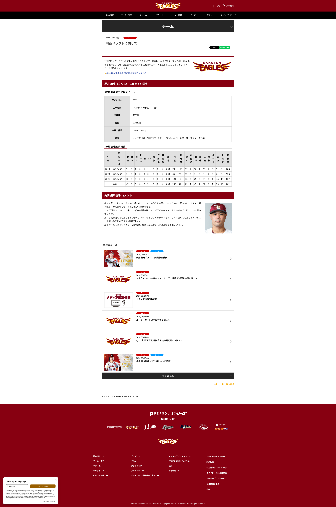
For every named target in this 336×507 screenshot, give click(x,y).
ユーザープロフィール (215, 478)
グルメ (209, 15)
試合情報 (110, 15)
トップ (104, 396)
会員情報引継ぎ (212, 484)
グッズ (193, 15)
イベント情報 (176, 15)
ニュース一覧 (115, 396)
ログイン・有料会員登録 (216, 473)
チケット (159, 15)
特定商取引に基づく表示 (216, 467)
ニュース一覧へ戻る (224, 383)
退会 (208, 489)
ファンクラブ (226, 15)
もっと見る (168, 375)
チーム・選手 (126, 15)
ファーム (143, 15)
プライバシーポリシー (215, 456)
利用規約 (210, 462)
